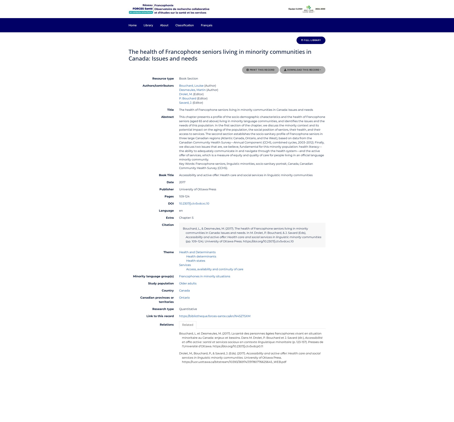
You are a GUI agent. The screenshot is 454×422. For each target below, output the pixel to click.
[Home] (169, 8)
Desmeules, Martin (192, 90)
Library (148, 25)
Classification (184, 25)
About (164, 25)
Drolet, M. (185, 94)
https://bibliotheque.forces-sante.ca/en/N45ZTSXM (214, 316)
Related (187, 324)
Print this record (262, 70)
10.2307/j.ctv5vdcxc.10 (194, 203)
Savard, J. (185, 102)
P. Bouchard (187, 98)
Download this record (303, 70)
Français (206, 25)
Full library (312, 40)
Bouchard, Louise (191, 85)
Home (133, 25)
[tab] (187, 324)
